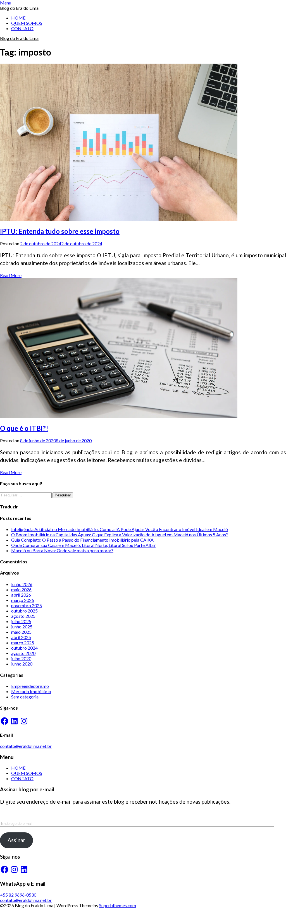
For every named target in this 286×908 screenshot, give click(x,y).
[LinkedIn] (14, 721)
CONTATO (22, 28)
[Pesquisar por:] (26, 494)
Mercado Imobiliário (31, 691)
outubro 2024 (24, 647)
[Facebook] (4, 721)
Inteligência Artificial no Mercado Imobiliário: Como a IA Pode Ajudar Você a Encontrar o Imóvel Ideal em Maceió (119, 529)
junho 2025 (21, 626)
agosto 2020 (23, 653)
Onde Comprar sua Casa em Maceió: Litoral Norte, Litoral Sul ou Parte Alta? (83, 545)
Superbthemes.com (117, 905)
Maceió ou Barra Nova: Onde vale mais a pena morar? (62, 550)
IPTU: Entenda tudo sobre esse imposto (60, 231)
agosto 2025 (23, 616)
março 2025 (22, 642)
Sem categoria (25, 696)
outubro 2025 (24, 610)
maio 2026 (21, 589)
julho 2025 (21, 621)
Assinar (16, 840)
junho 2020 (21, 663)
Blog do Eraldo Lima (19, 8)
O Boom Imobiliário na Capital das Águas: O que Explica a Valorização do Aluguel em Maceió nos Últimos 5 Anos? (119, 534)
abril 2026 (21, 594)
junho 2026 (21, 584)
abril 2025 (21, 637)
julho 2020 (21, 658)
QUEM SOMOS (26, 23)
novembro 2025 (26, 605)
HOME (18, 17)
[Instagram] (24, 721)
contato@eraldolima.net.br (26, 746)
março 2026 (22, 600)
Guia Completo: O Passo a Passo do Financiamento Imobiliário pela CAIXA (82, 539)
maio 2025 (21, 632)
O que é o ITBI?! (24, 428)
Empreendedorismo (30, 686)
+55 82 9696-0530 (18, 894)
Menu (5, 2)
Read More (11, 275)
